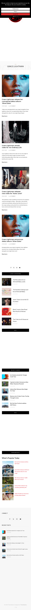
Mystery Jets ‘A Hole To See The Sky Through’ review (17, 549)
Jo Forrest (13, 150)
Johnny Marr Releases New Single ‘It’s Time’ (15, 543)
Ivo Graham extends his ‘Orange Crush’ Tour (15, 530)
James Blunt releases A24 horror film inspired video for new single (22, 471)
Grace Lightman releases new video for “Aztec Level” (12, 192)
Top (16, 607)
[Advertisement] (15, 41)
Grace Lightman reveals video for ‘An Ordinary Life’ (12, 146)
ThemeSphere (23, 604)
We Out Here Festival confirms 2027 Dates (15, 555)
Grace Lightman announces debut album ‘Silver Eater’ (12, 240)
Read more (4, 116)
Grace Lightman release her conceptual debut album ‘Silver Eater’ (12, 101)
